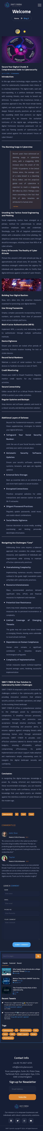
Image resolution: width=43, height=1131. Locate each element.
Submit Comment (22, 944)
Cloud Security (8, 1038)
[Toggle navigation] (39, 5)
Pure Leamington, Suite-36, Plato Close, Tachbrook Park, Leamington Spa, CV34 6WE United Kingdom (22, 1074)
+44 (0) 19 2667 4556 (22, 1062)
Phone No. (8, 910)
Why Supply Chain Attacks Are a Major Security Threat (26, 970)
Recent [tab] (19, 963)
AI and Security (25, 1030)
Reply (27, 837)
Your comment (10, 919)
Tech (23, 814)
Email (6, 900)
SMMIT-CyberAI (23, 1034)
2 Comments (15, 73)
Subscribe (22, 1097)
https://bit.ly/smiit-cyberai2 (20, 1017)
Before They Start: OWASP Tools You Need (26, 979)
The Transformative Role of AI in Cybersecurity (25, 988)
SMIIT (12, 1034)
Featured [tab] (12, 963)
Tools (31, 814)
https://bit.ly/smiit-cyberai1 (13, 1007)
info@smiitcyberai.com (22, 1067)
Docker (33, 1034)
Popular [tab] (5, 963)
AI (16, 814)
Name (6, 890)
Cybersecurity (7, 814)
